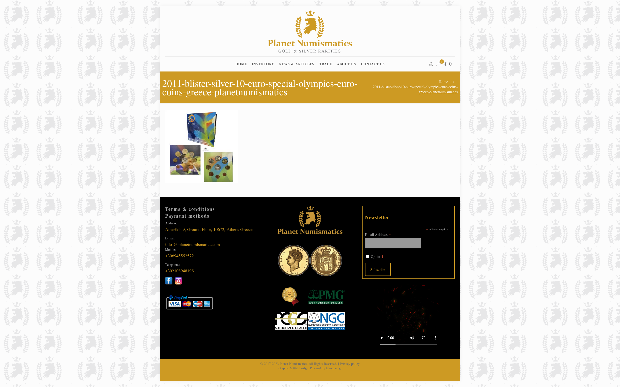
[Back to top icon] (597, 377)
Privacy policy (350, 363)
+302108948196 (179, 271)
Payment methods (187, 215)
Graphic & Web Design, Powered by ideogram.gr (310, 368)
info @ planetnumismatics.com (192, 244)
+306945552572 (179, 256)
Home (443, 81)
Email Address (378, 234)
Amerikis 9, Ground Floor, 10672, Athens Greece (209, 229)
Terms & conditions (190, 209)
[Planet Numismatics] (310, 31)
